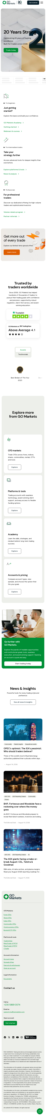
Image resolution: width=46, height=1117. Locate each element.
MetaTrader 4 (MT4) (11, 943)
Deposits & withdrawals (12, 965)
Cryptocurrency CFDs (11, 927)
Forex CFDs (7, 915)
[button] (41, 2)
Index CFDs (7, 921)
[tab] (23, 350)
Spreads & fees (9, 962)
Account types (9, 959)
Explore (15, 467)
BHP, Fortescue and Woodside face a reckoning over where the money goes (22, 807)
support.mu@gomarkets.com (14, 1012)
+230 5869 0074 (12, 1004)
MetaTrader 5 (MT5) (10, 946)
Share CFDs (8, 918)
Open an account (10, 968)
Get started (33, 3)
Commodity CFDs (10, 924)
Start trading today (23, 664)
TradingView (8, 941)
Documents (8, 979)
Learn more (11, 252)
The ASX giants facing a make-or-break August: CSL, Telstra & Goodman (21, 862)
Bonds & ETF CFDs (10, 930)
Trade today (11, 50)
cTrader (6, 949)
